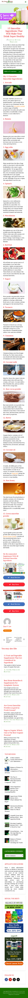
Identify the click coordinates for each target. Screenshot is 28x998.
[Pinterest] (10, 979)
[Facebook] (6, 979)
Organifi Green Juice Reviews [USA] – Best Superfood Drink (16, 817)
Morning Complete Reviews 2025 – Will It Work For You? (16, 825)
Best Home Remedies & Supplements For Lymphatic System (13, 682)
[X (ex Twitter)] (14, 979)
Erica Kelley (9, 669)
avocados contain (19, 106)
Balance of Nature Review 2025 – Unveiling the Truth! (16, 840)
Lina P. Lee (11, 39)
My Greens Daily (21, 991)
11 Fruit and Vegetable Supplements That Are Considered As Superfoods (13, 659)
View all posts (7, 630)
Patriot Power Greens (9, 536)
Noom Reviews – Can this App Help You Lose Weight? (16, 833)
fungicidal (15, 473)
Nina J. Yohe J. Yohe (10, 719)
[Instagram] (18, 979)
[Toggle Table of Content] (19, 71)
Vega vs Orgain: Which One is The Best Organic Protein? (13, 732)
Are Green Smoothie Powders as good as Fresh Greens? (12, 707)
